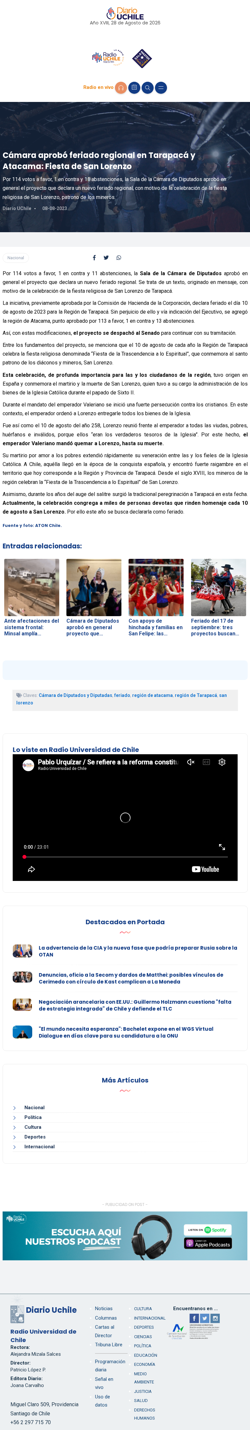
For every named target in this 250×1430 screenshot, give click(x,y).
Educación (145, 1355)
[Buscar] (148, 88)
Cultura (32, 1127)
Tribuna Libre (108, 1345)
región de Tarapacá (196, 695)
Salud (141, 1400)
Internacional (39, 1147)
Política (33, 1117)
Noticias (104, 1308)
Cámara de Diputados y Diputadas (75, 695)
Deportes (35, 1137)
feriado (122, 695)
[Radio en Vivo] (121, 88)
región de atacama (152, 695)
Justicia (143, 1391)
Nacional (15, 257)
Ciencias (143, 1336)
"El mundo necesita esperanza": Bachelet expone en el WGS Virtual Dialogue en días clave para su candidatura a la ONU (126, 1032)
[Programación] (134, 88)
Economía (144, 1364)
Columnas (106, 1318)
